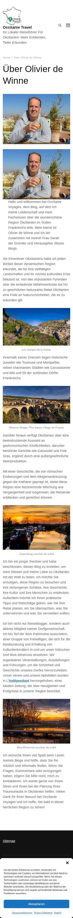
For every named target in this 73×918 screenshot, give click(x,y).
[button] (67, 863)
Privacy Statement (43, 912)
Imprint (57, 912)
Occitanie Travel (17, 27)
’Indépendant (18, 681)
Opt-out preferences (22, 912)
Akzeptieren (36, 904)
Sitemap (9, 841)
